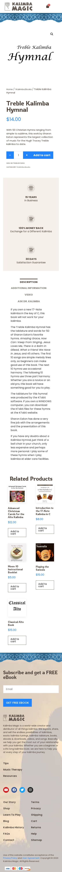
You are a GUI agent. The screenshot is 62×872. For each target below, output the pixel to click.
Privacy (36, 808)
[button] (58, 6)
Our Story (9, 802)
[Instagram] (30, 790)
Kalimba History (13, 827)
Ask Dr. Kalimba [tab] (29, 301)
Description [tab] (29, 282)
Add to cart (41, 155)
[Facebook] (14, 790)
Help (34, 834)
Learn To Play (12, 815)
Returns (36, 827)
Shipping (36, 815)
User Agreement (30, 858)
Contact (8, 840)
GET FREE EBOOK (17, 703)
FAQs (6, 834)
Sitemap (36, 840)
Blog (6, 821)
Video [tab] (29, 295)
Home (9, 89)
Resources (10, 776)
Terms (35, 802)
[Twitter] (22, 790)
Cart (34, 821)
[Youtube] (6, 790)
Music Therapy (12, 769)
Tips (6, 763)
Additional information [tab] (28, 288)
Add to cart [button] (14, 532)
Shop (6, 808)
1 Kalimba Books (23, 89)
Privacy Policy (10, 858)
